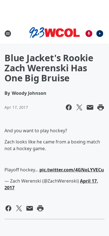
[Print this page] (101, 107)
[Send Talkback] (89, 33)
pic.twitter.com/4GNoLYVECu (71, 170)
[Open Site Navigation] (7, 33)
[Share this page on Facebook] (69, 107)
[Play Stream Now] (99, 33)
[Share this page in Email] (90, 107)
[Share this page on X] (79, 107)
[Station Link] (54, 33)
